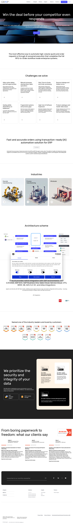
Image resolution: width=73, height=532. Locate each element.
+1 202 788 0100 (11, 522)
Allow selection (36, 276)
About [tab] (53, 257)
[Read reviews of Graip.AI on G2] (64, 432)
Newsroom (42, 495)
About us (52, 1)
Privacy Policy (40, 515)
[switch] (30, 272)
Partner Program (56, 492)
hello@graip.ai (21, 522)
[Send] (45, 478)
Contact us (57, 1)
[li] (58, 478)
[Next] (4, 97)
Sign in (69, 1)
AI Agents (35, 1)
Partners (40, 1)
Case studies (43, 492)
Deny (20, 276)
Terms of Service (47, 515)
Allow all (53, 276)
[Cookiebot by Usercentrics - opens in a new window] (56, 254)
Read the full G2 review (6, 459)
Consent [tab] (19, 257)
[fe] (54, 478)
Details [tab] (36, 257)
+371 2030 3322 (16, 522)
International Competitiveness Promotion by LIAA (61, 515)
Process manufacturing (32, 495)
